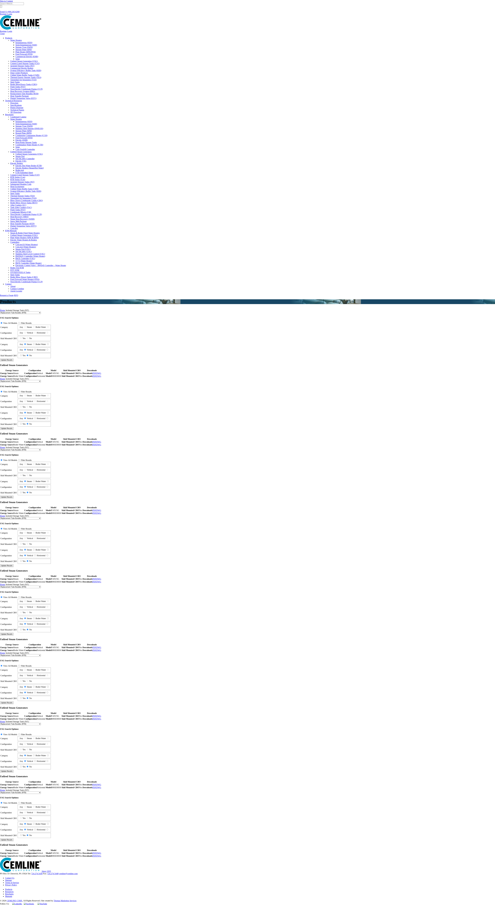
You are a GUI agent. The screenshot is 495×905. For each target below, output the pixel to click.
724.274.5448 (53, 874)
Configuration (6, 333)
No (30, 338)
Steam (29, 327)
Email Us (4, 12)
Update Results (7, 360)
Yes (24, 338)
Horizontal (41, 333)
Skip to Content (6, 1)
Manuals (8, 896)
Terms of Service (12, 883)
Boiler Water (41, 327)
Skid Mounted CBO (8, 338)
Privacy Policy (11, 885)
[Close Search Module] (1, 9)
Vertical (30, 333)
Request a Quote (7, 295)
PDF (94, 373)
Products (8, 889)
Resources (9, 892)
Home (2, 310)
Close (2, 33)
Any (21, 327)
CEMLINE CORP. (14, 901)
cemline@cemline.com (68, 874)
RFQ (16, 295)
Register (3, 14)
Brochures (9, 894)
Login (9, 14)
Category (4, 327)
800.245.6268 (13, 12)
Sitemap (8, 880)
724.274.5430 (37, 874)
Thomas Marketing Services (65, 901)
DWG (98, 373)
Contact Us (9, 878)
